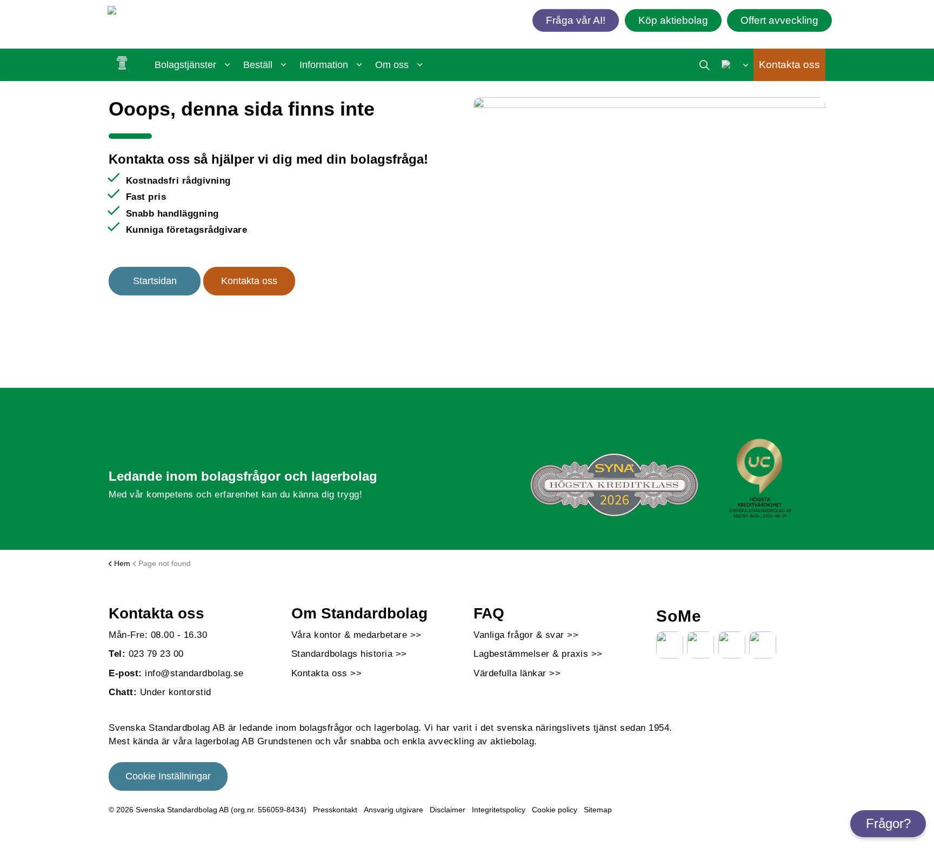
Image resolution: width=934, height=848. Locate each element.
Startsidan (155, 280)
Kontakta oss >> (326, 673)
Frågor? (888, 823)
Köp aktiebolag (673, 19)
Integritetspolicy (498, 809)
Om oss (392, 64)
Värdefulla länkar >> (517, 673)
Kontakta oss (789, 64)
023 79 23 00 (156, 654)
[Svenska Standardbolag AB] (170, 12)
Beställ (257, 64)
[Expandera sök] (704, 65)
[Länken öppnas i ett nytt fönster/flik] (669, 644)
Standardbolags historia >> (349, 654)
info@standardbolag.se (194, 673)
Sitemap (598, 809)
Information (323, 64)
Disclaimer (447, 809)
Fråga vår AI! (575, 19)
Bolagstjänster (185, 64)
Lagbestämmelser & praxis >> (538, 654)
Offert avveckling (779, 19)
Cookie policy (554, 809)
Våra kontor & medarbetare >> (356, 635)
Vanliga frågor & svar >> (525, 635)
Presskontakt (335, 809)
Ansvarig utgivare (393, 809)
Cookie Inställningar (168, 776)
